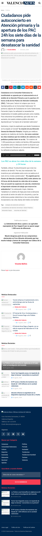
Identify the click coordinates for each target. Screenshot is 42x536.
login (7, 270)
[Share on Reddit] (31, 87)
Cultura (4, 449)
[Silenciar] (32, 155)
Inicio (2, 10)
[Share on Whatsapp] (19, 87)
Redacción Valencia (20, 307)
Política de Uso (15, 527)
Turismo (24, 457)
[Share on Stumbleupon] (27, 87)
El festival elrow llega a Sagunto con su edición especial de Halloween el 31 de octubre (25, 328)
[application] (21, 155)
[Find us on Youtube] (23, 434)
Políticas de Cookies (29, 527)
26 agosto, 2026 (21, 309)
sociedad (25, 449)
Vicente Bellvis (11, 49)
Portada (24, 447)
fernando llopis (7, 210)
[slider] (37, 155)
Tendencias (26, 452)
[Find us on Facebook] (3, 434)
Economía (5, 455)
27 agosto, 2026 (21, 322)
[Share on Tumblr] (35, 87)
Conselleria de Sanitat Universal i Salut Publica (17, 207)
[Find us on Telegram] (13, 434)
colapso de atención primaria (15, 205)
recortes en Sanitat (20, 210)
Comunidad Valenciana (9, 447)
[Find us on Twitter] (18, 434)
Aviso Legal (5, 527)
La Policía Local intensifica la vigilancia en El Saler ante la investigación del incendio (20, 364)
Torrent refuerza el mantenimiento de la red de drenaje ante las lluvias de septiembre (25, 302)
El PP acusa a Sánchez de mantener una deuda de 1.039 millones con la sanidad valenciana (24, 384)
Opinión (4, 463)
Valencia (25, 460)
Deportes (4, 452)
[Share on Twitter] (7, 87)
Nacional (4, 460)
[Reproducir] (4, 155)
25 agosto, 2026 (21, 335)
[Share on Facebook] (3, 87)
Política (8, 10)
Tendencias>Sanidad (29, 455)
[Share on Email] (39, 87)
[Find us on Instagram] (8, 434)
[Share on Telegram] (23, 87)
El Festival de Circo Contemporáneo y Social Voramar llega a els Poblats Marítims (25, 315)
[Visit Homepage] (21, 3)
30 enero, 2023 (24, 49)
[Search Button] (39, 3)
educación (5, 457)
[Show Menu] (2, 3)
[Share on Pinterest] (11, 87)
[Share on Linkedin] (15, 87)
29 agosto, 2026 (9, 368)
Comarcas (5, 444)
